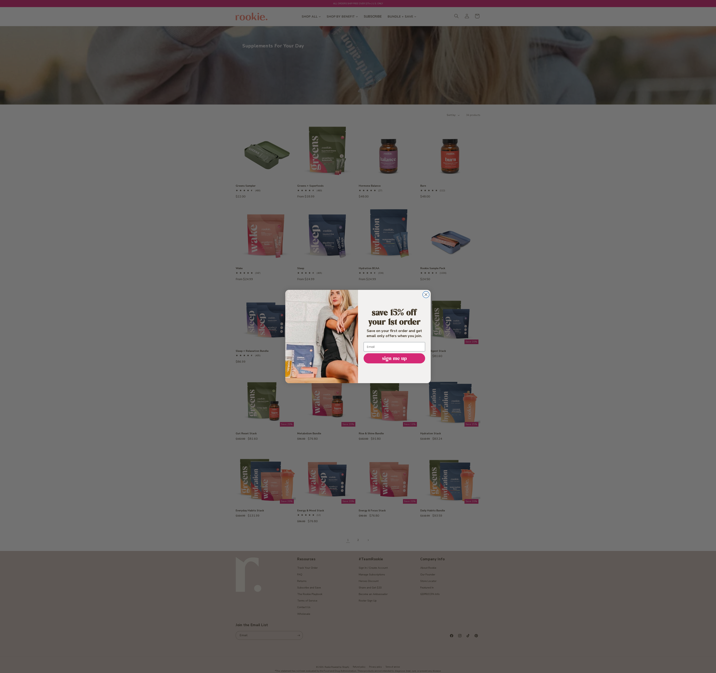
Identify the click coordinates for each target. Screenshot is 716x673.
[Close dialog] (426, 294)
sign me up (394, 358)
